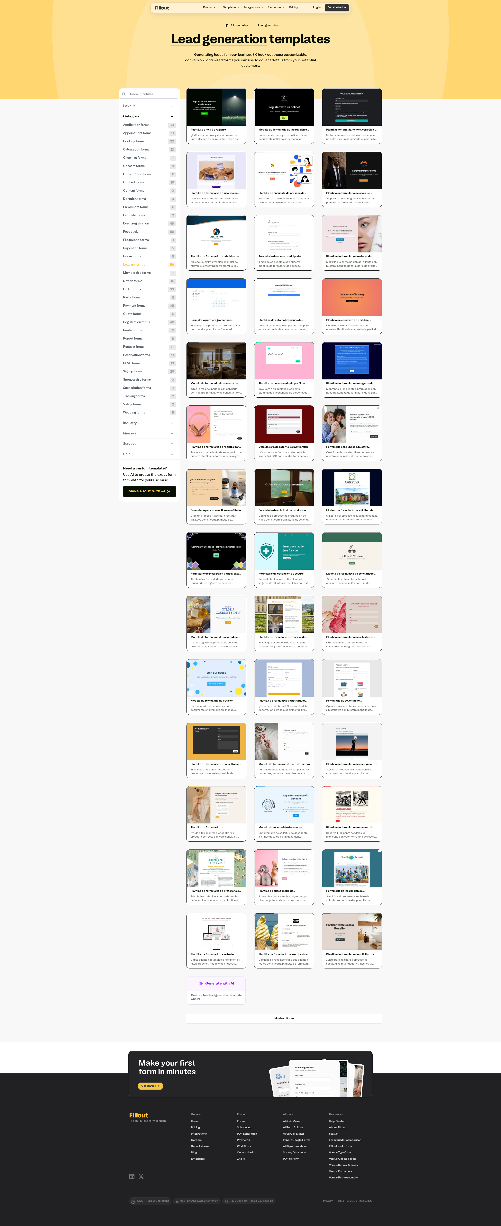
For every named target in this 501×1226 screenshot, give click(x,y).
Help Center (337, 1121)
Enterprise (198, 1159)
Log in (317, 7)
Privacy (328, 1201)
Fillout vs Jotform (340, 1146)
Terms (340, 1201)
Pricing (293, 7)
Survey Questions (294, 1152)
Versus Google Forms (342, 1159)
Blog (194, 1152)
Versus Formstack (340, 1171)
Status (333, 1134)
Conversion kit (246, 1152)
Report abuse (200, 1146)
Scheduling (244, 1127)
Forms (241, 1121)
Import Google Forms (296, 1140)
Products (209, 7)
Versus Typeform (340, 1152)
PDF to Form (291, 1159)
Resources (274, 7)
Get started (335, 7)
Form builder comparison (345, 1140)
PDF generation (247, 1134)
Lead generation (268, 25)
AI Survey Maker (293, 1134)
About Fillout (337, 1127)
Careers (196, 1140)
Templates (229, 7)
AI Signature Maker (295, 1146)
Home (194, 1121)
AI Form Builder (293, 1127)
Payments (243, 1140)
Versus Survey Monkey (343, 1165)
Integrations (252, 7)
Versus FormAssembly (343, 1177)
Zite (239, 1159)
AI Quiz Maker (292, 1121)
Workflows (244, 1146)
